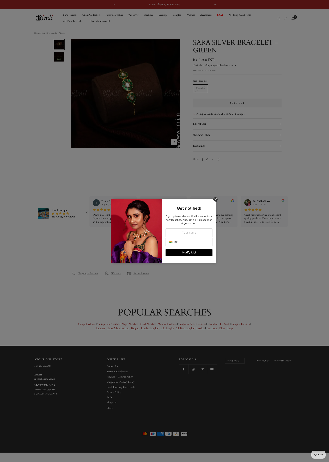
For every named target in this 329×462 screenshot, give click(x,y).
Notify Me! (189, 252)
